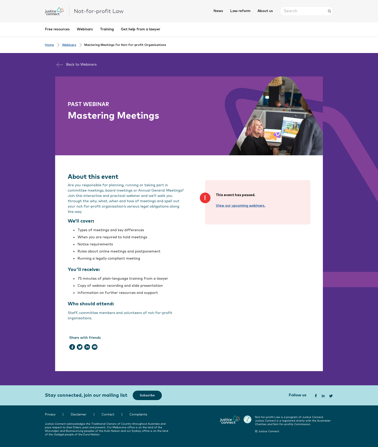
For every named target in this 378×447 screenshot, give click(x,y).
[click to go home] (84, 11)
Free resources (57, 29)
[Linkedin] (87, 347)
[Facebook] (72, 347)
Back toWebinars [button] (81, 64)
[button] (306, 11)
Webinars (85, 29)
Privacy (50, 414)
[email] (95, 347)
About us (265, 11)
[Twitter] (80, 347)
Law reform (240, 11)
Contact (108, 414)
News (218, 11)
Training (107, 29)
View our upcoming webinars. (240, 206)
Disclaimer (78, 414)
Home (49, 45)
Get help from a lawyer (140, 29)
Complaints (138, 414)
